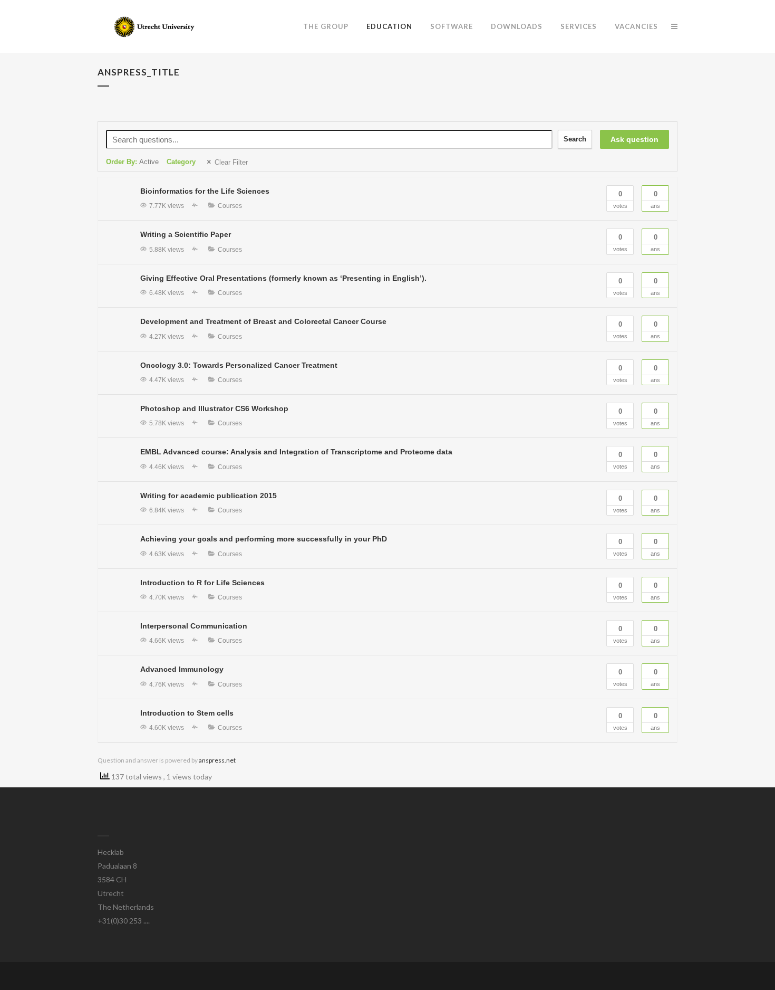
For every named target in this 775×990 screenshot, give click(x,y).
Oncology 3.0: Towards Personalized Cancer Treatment (238, 365)
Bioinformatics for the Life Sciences (204, 191)
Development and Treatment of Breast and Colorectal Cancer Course (263, 321)
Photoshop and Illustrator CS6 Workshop (214, 408)
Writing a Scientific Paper (185, 234)
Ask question (634, 139)
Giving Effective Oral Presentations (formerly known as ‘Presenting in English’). (283, 278)
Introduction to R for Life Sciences (202, 582)
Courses (230, 206)
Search (575, 139)
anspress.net (217, 760)
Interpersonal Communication (193, 626)
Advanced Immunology (182, 669)
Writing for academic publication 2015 (208, 495)
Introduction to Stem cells (187, 713)
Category (181, 162)
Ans (655, 199)
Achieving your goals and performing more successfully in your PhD (263, 539)
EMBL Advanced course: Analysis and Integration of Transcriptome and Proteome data (296, 452)
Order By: (132, 162)
